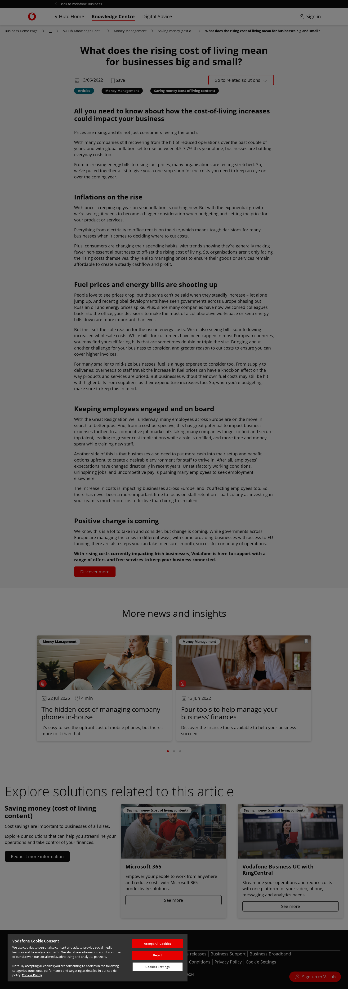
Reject (157, 955)
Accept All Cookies (157, 943)
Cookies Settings (157, 967)
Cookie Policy (32, 975)
